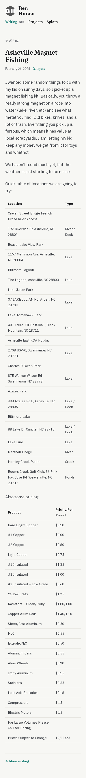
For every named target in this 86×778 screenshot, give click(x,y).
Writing (14, 22)
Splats (52, 22)
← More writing (17, 761)
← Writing (12, 41)
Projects (35, 22)
